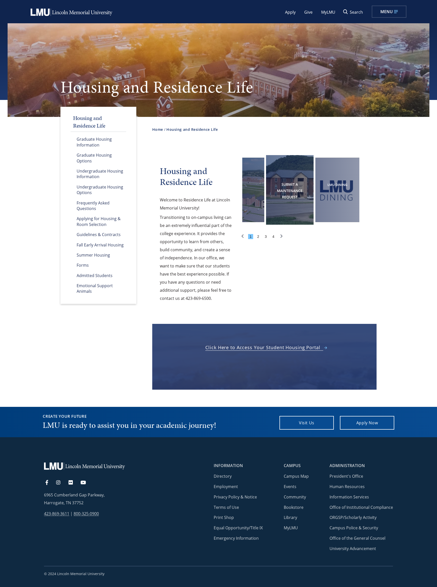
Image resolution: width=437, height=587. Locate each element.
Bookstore (293, 507)
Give (308, 12)
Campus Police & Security (354, 528)
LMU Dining (337, 184)
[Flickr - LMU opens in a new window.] (73, 483)
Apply (290, 12)
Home (157, 129)
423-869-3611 (56, 514)
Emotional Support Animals (95, 288)
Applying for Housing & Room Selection (99, 221)
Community (295, 497)
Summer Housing (93, 255)
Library (290, 517)
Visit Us (306, 423)
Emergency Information (236, 538)
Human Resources (347, 486)
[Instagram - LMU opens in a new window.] (61, 483)
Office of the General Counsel (357, 538)
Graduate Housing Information (94, 142)
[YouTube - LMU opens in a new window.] (86, 483)
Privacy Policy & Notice (235, 497)
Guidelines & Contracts (99, 234)
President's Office (346, 476)
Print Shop (224, 517)
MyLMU (328, 12)
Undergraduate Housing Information (100, 173)
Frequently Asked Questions (93, 205)
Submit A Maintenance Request (289, 190)
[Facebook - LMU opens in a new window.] (49, 483)
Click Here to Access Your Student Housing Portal (262, 347)
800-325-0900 (86, 514)
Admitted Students (95, 275)
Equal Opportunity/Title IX (238, 528)
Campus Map (296, 476)
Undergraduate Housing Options (100, 189)
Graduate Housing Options (94, 157)
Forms (83, 265)
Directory (223, 476)
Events (290, 486)
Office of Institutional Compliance (361, 507)
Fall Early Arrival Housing (100, 245)
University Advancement (353, 548)
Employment (226, 486)
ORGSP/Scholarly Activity (353, 517)
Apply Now (367, 423)
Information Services (349, 497)
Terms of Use (226, 507)
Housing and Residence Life (192, 129)
